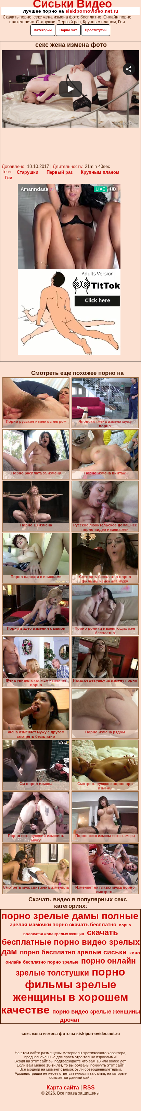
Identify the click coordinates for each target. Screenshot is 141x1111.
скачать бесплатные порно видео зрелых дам (70, 942)
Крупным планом (100, 172)
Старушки (27, 172)
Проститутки (95, 30)
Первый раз (60, 172)
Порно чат (68, 30)
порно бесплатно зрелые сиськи (73, 952)
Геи (8, 177)
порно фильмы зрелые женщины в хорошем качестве (64, 991)
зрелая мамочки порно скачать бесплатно (63, 924)
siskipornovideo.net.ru (91, 11)
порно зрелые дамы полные (70, 916)
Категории (43, 30)
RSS (89, 1087)
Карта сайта (63, 1087)
